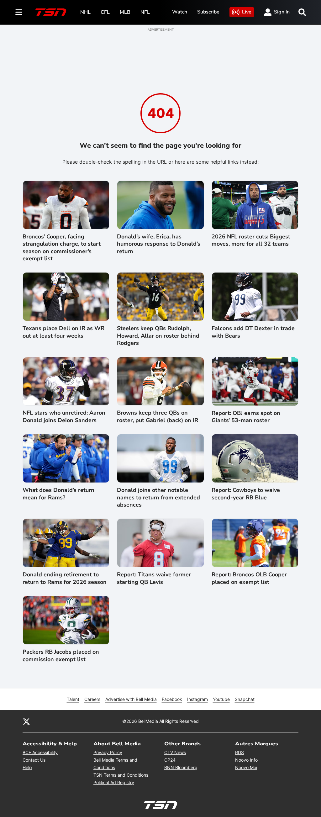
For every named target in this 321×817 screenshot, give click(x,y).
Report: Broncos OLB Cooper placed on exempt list (249, 578)
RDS (239, 752)
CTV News (175, 752)
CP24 (170, 760)
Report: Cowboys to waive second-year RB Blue (246, 494)
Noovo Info (246, 760)
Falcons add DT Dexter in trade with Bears (253, 332)
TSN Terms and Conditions (120, 775)
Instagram (197, 699)
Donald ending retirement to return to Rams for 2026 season (65, 578)
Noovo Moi (246, 767)
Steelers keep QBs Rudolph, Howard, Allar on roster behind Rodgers (158, 336)
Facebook (172, 699)
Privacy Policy (107, 752)
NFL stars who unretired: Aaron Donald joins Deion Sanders (64, 416)
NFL (145, 12)
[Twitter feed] (26, 721)
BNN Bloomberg (180, 767)
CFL (105, 12)
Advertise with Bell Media (131, 699)
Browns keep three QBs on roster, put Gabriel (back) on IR (157, 416)
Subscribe (208, 11)
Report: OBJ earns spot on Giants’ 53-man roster (246, 417)
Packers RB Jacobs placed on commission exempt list (61, 655)
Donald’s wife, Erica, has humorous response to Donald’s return (158, 244)
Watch (179, 11)
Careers (92, 699)
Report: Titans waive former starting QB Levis (154, 578)
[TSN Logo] (50, 12)
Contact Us (34, 760)
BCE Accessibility (40, 752)
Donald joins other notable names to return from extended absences (158, 497)
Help (27, 767)
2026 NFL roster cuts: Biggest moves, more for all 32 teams (251, 240)
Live (246, 11)
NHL (85, 12)
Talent (73, 699)
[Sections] (19, 12)
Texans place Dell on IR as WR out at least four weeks (63, 332)
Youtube (221, 699)
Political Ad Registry (113, 782)
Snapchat (245, 699)
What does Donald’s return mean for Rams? (58, 494)
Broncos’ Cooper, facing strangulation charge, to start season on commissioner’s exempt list (62, 247)
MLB (125, 12)
